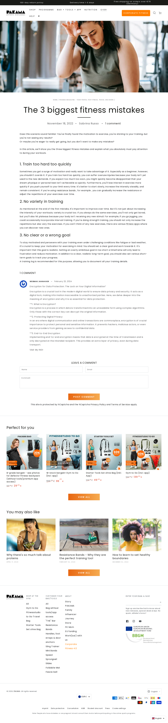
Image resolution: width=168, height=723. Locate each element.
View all (84, 497)
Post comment (84, 396)
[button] (154, 13)
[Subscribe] (160, 602)
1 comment (113, 123)
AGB (83, 708)
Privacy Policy (98, 404)
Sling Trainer (52, 646)
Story (68, 601)
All (27, 603)
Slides (49, 663)
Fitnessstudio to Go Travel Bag (33, 616)
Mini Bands (51, 650)
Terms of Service (120, 404)
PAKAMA (17, 691)
